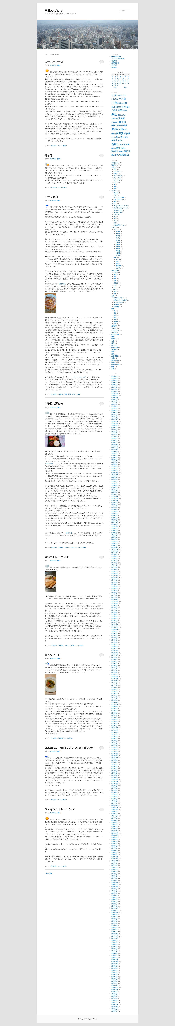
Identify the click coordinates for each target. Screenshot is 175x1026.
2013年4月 (114, 719)
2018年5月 (114, 588)
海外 (115, 294)
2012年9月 (114, 734)
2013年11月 (114, 704)
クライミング (118, 176)
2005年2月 (114, 929)
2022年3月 (114, 490)
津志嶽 (127, 133)
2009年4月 (114, 822)
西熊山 (123, 148)
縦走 (118, 147)
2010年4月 (114, 796)
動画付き (114, 339)
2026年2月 (114, 389)
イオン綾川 (51, 197)
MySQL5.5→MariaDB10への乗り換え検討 (70, 748)
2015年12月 (114, 651)
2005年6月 (114, 921)
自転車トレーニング (57, 557)
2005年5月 (114, 923)
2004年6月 (114, 947)
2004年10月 (114, 938)
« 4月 (115, 87)
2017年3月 (114, 618)
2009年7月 (114, 816)
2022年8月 (114, 479)
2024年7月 (114, 430)
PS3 (115, 221)
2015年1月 (114, 674)
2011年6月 (114, 767)
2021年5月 (114, 511)
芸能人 (113, 358)
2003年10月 (114, 964)
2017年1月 (114, 623)
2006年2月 (114, 904)
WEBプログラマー (119, 298)
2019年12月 (114, 548)
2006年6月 (114, 895)
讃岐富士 (121, 151)
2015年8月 (114, 659)
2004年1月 (114, 957)
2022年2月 (114, 492)
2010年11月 (114, 782)
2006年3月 (114, 902)
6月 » (125, 87)
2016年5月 (114, 640)
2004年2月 (114, 955)
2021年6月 (114, 509)
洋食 (115, 279)
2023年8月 (114, 453)
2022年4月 (114, 488)
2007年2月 (114, 878)
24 (118, 83)
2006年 (118, 249)
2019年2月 (114, 569)
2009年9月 (114, 811)
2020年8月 (114, 531)
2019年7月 (114, 558)
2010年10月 (114, 784)
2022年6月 (114, 483)
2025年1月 (114, 417)
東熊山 (124, 125)
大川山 (123, 115)
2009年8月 (114, 814)
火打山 (113, 137)
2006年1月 (114, 906)
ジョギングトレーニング (60, 809)
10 (118, 79)
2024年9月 (114, 426)
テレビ (113, 227)
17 (118, 81)
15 (112, 81)
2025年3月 (114, 413)
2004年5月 (114, 949)
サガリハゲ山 (122, 95)
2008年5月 (114, 846)
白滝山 (125, 137)
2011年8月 (114, 762)
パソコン (114, 191)
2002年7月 (114, 996)
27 (125, 83)
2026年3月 (114, 387)
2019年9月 (114, 554)
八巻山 (114, 110)
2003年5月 (114, 975)
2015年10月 (114, 655)
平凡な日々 (54, 146)
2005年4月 (114, 925)
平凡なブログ (54, 10)
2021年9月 (114, 503)
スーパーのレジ (118, 302)
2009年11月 (114, 807)
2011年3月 (114, 773)
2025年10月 (114, 398)
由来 (112, 351)
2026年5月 (114, 383)
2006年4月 (114, 899)
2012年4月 (114, 745)
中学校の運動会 (54, 403)
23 (115, 83)
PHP (115, 195)
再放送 (118, 251)
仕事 (112, 296)
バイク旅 (114, 332)
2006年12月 (114, 882)
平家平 (119, 125)
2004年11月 (114, 936)
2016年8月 (114, 634)
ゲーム (113, 204)
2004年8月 (114, 942)
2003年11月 (114, 962)
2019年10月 (114, 552)
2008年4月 (114, 848)
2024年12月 (114, 419)
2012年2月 (114, 749)
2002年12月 (114, 985)
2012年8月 (114, 736)
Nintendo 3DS (118, 210)
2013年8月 (114, 711)
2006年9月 (114, 889)
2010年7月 (114, 790)
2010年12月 (114, 779)
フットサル (117, 178)
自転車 (72, 645)
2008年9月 (114, 837)
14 (128, 79)
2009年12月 (114, 805)
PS (115, 216)
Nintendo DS (118, 212)
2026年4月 (114, 385)
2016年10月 (114, 629)
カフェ (116, 287)
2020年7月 (114, 533)
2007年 (118, 246)
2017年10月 (114, 603)
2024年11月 (114, 421)
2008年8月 (114, 839)
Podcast (113, 67)
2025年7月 (114, 404)
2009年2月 (114, 827)
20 (125, 81)
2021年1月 (114, 520)
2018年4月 (114, 591)
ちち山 (114, 95)
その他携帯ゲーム (119, 225)
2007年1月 (114, 880)
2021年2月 (114, 518)
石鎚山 (115, 144)
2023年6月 (114, 458)
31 (118, 85)
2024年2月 (114, 441)
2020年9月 (114, 528)
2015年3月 (114, 670)
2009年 (118, 242)
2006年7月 (114, 893)
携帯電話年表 (115, 63)
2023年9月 (114, 451)
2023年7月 (114, 456)
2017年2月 (114, 621)
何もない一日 (53, 655)
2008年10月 (114, 835)
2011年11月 (114, 756)
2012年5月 (114, 743)
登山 (115, 169)
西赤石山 (114, 151)
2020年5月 (114, 537)
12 (123, 79)
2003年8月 (114, 968)
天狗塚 (121, 118)
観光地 (113, 362)
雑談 (115, 201)
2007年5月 (114, 872)
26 (123, 83)
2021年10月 (114, 501)
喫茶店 (116, 274)
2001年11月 (114, 1005)
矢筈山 (114, 140)
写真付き (61, 394)
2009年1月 (114, 829)
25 (120, 83)
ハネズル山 (114, 99)
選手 (115, 189)
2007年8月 (114, 865)
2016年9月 (114, 631)
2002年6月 (114, 998)
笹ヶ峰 (126, 144)
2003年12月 (114, 960)
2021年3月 (114, 516)
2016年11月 (114, 627)
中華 (115, 281)
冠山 (125, 110)
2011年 (118, 238)
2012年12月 (114, 728)
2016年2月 (114, 646)
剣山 (114, 114)
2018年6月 (114, 586)
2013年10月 (114, 706)
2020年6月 (114, 535)
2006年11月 (114, 884)
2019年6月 (114, 561)
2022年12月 (114, 470)
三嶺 (114, 103)
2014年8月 (114, 685)
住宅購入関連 (115, 334)
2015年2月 (114, 672)
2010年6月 (114, 792)
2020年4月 (114, 539)
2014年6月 (114, 689)
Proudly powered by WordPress (87, 1019)
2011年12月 (114, 754)
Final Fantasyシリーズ (120, 208)
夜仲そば (69, 533)
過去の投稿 (48, 873)
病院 (112, 354)
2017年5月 (114, 614)
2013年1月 (114, 726)
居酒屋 (116, 283)
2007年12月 (114, 857)
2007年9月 (114, 863)
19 (123, 81)
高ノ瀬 (119, 155)
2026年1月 (114, 391)
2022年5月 (114, 486)
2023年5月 (114, 460)
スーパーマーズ (54, 61)
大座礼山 (114, 118)
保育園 (116, 322)
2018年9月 (114, 580)
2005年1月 (114, 932)
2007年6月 (114, 869)
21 (128, 81)
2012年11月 (114, 730)
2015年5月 (114, 666)
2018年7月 (114, 584)
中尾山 (120, 103)
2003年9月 (114, 966)
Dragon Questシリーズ (121, 206)
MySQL (116, 193)
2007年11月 (114, 859)
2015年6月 (114, 664)
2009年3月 (114, 824)
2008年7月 (114, 842)
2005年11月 (114, 910)
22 (112, 83)
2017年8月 (114, 608)
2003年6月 (114, 972)
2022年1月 (114, 494)
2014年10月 (114, 681)
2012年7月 (114, 739)
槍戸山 (125, 129)
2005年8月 (114, 917)
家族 (112, 309)
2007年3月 (114, 876)
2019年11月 (114, 550)
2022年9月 (114, 477)
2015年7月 (114, 661)
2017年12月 (114, 599)
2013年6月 (114, 715)
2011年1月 (114, 777)
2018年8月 (114, 582)
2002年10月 (114, 990)
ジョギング (74, 547)
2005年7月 (114, 919)
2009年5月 (114, 820)
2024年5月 (114, 434)
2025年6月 (114, 406)
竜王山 (121, 144)
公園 (115, 324)
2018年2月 (114, 595)
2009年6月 (114, 818)
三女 (115, 319)
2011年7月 (114, 764)
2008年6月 (114, 844)
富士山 (122, 122)
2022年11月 (114, 473)
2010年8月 (114, 788)
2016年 (118, 255)
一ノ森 (122, 98)
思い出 (113, 345)
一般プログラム (118, 199)
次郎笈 (119, 133)
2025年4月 (114, 410)
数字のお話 (114, 347)
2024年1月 (114, 443)
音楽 (112, 369)
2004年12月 (114, 934)
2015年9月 (114, 657)
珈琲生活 (62, 284)
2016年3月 (114, 644)
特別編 (118, 253)
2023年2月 (114, 466)
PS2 (115, 219)
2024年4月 (114, 436)
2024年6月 (114, 432)
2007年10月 (114, 861)
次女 (115, 315)
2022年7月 (114, 481)
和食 (115, 276)
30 (115, 85)
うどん (116, 272)
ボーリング (117, 180)
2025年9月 (114, 400)
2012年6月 (114, 741)
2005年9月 (114, 914)
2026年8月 (114, 376)
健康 (112, 337)
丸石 (125, 103)
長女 (115, 313)
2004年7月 (114, 944)
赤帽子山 (127, 151)
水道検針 (116, 304)
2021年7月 (114, 507)
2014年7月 (114, 687)
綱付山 (113, 148)
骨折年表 (114, 65)
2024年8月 (114, 428)
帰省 (112, 343)
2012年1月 (114, 751)
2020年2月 (114, 543)
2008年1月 (114, 854)
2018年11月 (114, 576)
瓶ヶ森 (119, 137)
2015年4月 (114, 668)
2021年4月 (114, 513)
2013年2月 (114, 724)
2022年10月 (114, 475)
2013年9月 (114, 709)
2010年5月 (114, 794)
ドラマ (116, 229)
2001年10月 (114, 1007)
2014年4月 (114, 694)
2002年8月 (114, 994)
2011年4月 (114, 771)
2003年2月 (114, 981)
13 (125, 79)
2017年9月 (114, 606)
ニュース (114, 289)
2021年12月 (114, 496)
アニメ (118, 259)
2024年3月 (114, 438)
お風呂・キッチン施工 (120, 300)
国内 (115, 291)
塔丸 (119, 115)
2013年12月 (114, 702)
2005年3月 (114, 927)
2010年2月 (114, 801)
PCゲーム (117, 214)
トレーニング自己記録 (118, 59)
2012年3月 (114, 747)
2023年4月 (114, 462)
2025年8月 (114, 402)
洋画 (66, 394)
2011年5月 (114, 769)
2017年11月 (114, 601)
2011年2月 (114, 775)
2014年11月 (114, 679)
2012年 (118, 236)
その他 (118, 268)
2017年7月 (114, 610)
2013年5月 (114, 717)
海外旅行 (114, 349)
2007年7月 (114, 867)
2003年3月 (114, 979)
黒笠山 (125, 154)
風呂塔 (113, 155)
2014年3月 (114, 696)
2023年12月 (114, 445)
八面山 (121, 110)
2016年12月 (114, 625)
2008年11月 (114, 833)
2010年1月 (114, 803)
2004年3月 (114, 953)
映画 (69, 394)
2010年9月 (114, 786)
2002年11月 (114, 987)
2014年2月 (114, 698)
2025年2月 (114, 415)
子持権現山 (114, 122)
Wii (115, 223)
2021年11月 (114, 498)
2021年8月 (114, 505)
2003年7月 (114, 970)
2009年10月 (114, 809)
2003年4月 (114, 977)
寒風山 (114, 125)
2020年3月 (114, 541)
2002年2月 (114, 1002)
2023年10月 (114, 449)
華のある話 (114, 360)
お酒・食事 (114, 270)
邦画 (117, 264)
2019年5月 (114, 563)
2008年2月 (114, 852)
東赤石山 (117, 129)
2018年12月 (114, 573)
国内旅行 (114, 326)
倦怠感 (48, 155)
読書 (112, 367)
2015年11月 (114, 653)
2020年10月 (114, 526)
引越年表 (114, 61)
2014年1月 (114, 700)
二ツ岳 (120, 107)
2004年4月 (114, 951)
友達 (112, 341)
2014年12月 (114, 676)
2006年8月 (114, 891)
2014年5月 (114, 691)
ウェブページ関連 (119, 197)
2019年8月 (114, 556)
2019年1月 (114, 571)
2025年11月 (114, 395)
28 (128, 83)
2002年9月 (114, 992)
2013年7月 (114, 713)
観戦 (115, 186)
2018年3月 (114, 593)
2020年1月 (114, 546)
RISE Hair (49, 463)
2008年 (118, 244)
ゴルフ (116, 182)
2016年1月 (114, 649)
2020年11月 (114, 524)
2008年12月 (114, 831)
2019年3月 (114, 567)
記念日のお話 (115, 364)
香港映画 (118, 266)
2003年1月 (114, 983)
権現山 (113, 134)
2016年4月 (114, 642)
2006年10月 (114, 887)
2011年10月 (114, 758)
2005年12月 (114, 908)
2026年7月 (114, 378)
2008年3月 (114, 850)
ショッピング (115, 330)
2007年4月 (114, 874)
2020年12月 (114, 522)
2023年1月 (114, 468)
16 (115, 81)
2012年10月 (114, 732)
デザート (116, 285)
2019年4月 (114, 565)
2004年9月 (114, 940)
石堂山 (120, 140)
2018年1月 (114, 597)
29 (112, 85)
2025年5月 (114, 408)
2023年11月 (114, 447)
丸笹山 (114, 106)
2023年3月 (114, 464)
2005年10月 (114, 912)
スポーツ (67, 547)
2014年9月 (114, 683)
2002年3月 (114, 1000)
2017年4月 (114, 616)
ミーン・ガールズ (79, 377)
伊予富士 (126, 107)
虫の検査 (116, 307)
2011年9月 (114, 760)
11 (120, 79)
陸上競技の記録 (116, 56)
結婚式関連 (114, 356)
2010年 (118, 240)
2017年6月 (114, 612)
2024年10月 (114, 423)
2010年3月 (114, 799)
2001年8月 (114, 1011)
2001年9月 (114, 1009)
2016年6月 (114, 638)
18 (120, 81)
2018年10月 (114, 578)
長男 (115, 317)
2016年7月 (114, 636)
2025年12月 (114, 393)
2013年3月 (114, 721)
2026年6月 (114, 380)
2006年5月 (114, 897)
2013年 (118, 234)
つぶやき (114, 328)
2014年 (118, 231)
